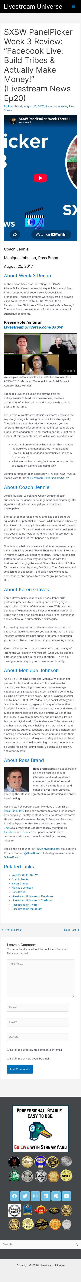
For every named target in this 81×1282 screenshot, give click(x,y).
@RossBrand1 (12, 857)
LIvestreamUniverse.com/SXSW (33, 327)
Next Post (71, 929)
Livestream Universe (33, 6)
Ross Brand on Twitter (25, 904)
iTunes (26, 832)
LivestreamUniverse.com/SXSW (49, 477)
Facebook (10, 832)
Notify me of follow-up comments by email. (36, 1049)
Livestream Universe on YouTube (32, 900)
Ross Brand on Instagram (27, 908)
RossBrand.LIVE (13, 810)
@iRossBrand (32, 853)
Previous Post (12, 929)
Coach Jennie (20, 879)
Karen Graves (20, 883)
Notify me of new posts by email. (30, 1058)
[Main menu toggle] (73, 6)
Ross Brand (18, 891)
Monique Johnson (22, 887)
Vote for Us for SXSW (25, 875)
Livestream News (56, 106)
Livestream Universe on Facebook (32, 896)
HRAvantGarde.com (47, 848)
